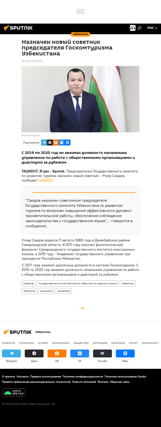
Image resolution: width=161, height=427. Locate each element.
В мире (43, 343)
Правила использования (45, 376)
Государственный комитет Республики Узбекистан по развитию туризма (78, 283)
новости (8, 343)
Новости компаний (84, 382)
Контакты (23, 376)
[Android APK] (14, 392)
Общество (28, 283)
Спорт (133, 343)
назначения (64, 290)
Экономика (61, 343)
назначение (46, 290)
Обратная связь (120, 382)
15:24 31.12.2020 (32, 61)
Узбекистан (128, 283)
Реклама (103, 382)
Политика (26, 343)
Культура (118, 343)
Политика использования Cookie (125, 376)
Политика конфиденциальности (83, 376)
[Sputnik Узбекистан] (19, 31)
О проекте (8, 376)
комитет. (46, 180)
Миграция (100, 343)
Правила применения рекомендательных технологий (36, 382)
